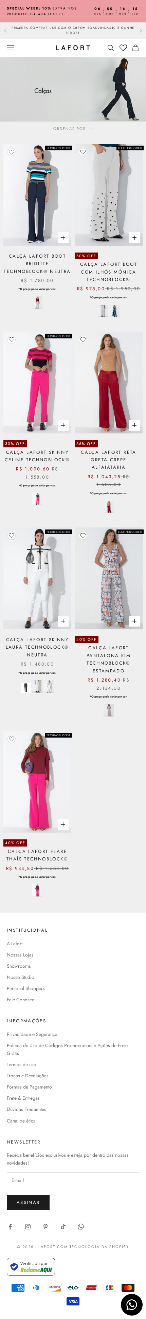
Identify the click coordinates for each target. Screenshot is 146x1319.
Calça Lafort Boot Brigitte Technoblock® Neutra (37, 264)
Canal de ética (21, 1120)
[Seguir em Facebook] (10, 1226)
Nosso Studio (20, 977)
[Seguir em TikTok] (63, 1226)
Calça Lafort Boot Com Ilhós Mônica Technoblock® (108, 272)
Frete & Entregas (23, 1098)
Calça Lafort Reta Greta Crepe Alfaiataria (108, 460)
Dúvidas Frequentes (26, 1109)
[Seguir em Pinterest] (45, 1226)
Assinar (28, 1202)
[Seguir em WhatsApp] (80, 1226)
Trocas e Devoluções (28, 1075)
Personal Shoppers (26, 988)
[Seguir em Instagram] (27, 1226)
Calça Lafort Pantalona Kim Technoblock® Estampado (109, 659)
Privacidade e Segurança (32, 1034)
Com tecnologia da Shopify (93, 1246)
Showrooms (19, 966)
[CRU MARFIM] (37, 302)
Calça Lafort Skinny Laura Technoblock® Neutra (37, 647)
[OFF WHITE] (103, 311)
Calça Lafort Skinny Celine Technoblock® (37, 456)
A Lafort (14, 943)
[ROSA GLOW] (37, 499)
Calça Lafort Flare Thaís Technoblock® (37, 855)
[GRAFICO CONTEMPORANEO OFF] (109, 710)
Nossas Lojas (20, 954)
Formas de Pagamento (29, 1086)
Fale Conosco (21, 999)
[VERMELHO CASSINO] (109, 507)
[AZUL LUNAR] (114, 311)
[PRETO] (26, 688)
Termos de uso (21, 1064)
